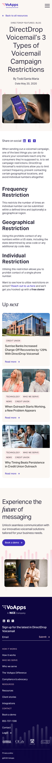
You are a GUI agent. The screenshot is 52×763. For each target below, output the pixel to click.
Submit (42, 636)
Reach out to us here (23, 286)
